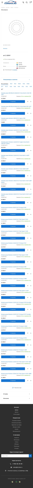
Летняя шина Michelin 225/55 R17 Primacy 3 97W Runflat (16, 302)
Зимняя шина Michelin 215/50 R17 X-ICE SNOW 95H (14, 130)
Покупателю (16, 418)
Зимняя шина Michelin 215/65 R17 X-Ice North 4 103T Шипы (15, 156)
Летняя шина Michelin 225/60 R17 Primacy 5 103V (14, 350)
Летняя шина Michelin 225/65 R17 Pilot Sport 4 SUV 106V (16, 361)
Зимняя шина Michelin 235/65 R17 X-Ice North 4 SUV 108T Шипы (16, 181)
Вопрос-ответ (16, 427)
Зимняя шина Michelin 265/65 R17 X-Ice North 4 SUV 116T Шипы (16, 194)
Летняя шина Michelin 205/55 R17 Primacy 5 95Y (13, 207)
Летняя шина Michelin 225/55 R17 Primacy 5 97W (14, 338)
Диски (16, 412)
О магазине (16, 435)
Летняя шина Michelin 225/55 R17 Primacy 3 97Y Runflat (16, 314)
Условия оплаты (16, 420)
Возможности (16, 431)
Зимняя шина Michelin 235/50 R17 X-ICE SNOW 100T (15, 169)
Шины (16, 410)
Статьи (16, 442)
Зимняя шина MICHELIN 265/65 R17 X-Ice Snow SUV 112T (16, 106)
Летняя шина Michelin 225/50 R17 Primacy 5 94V (13, 266)
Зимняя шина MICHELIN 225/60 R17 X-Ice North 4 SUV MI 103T (16, 93)
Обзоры (16, 444)
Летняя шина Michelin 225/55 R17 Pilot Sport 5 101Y (15, 290)
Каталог (16, 407)
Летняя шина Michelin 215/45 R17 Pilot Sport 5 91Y (14, 219)
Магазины (16, 439)
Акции (16, 429)
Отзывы (16, 448)
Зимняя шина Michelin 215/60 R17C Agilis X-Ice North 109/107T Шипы (15, 142)
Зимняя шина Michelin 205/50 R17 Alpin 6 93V (13, 118)
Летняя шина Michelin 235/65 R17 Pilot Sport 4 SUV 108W (16, 373)
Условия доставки (16, 422)
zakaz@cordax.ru (17, 467)
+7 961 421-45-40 (17, 464)
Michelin (5, 48)
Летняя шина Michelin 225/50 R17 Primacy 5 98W (14, 278)
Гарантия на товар (16, 425)
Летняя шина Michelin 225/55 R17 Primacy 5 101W (14, 326)
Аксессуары (16, 414)
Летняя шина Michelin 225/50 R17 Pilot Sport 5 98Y (14, 255)
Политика (16, 446)
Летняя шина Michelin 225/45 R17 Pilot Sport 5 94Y (14, 231)
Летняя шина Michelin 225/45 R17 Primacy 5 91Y (13, 243)
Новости (16, 437)
